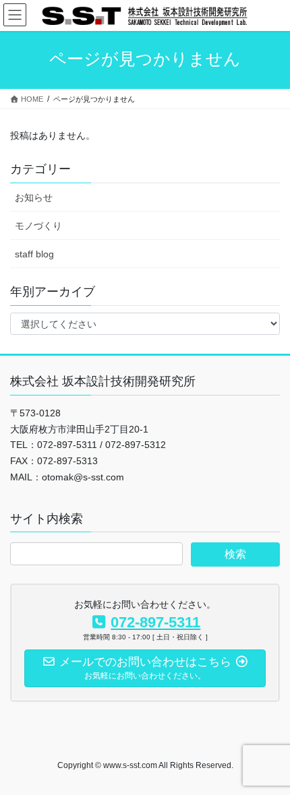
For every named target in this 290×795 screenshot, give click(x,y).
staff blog (34, 254)
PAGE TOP (269, 759)
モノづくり (38, 225)
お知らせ (34, 197)
